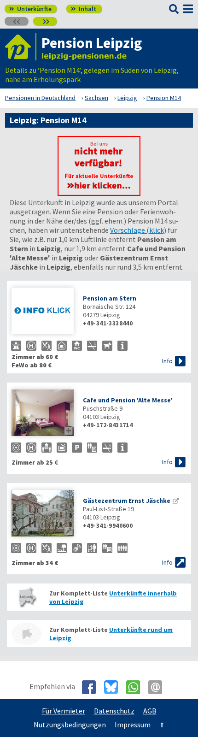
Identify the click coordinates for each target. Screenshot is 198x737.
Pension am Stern (109, 298)
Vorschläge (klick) (138, 230)
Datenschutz (114, 710)
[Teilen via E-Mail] (158, 687)
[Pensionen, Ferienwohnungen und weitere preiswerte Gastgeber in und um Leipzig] (26, 597)
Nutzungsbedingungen (70, 724)
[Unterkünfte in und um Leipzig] (99, 193)
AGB (150, 710)
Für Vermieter (63, 710)
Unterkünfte (30, 9)
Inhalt (83, 9)
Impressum (133, 724)
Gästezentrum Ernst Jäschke (126, 500)
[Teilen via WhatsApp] (136, 687)
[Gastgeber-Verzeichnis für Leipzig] (20, 46)
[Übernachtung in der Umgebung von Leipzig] (26, 633)
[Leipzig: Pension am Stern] (43, 312)
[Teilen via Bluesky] (114, 687)
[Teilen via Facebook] (92, 687)
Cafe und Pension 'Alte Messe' (128, 400)
